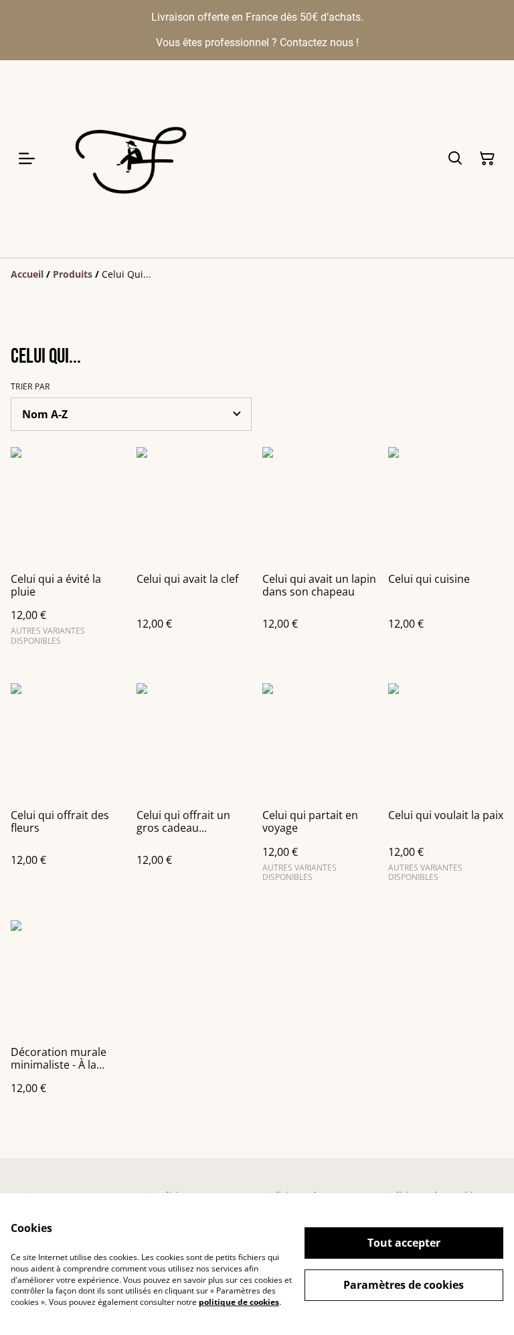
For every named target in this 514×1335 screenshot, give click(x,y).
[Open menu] (27, 158)
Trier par (30, 386)
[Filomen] (134, 159)
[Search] (455, 158)
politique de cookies (239, 1302)
